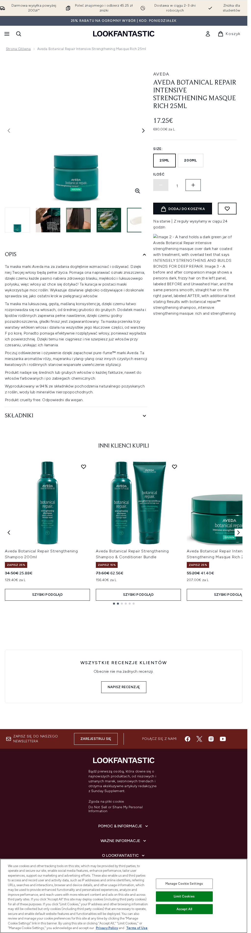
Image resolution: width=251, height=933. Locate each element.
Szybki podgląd (47, 595)
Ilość (159, 174)
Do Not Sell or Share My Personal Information (115, 809)
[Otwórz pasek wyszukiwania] (19, 34)
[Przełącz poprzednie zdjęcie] (9, 131)
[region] (123, 896)
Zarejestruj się (95, 739)
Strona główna (18, 49)
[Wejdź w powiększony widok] (137, 191)
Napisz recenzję (124, 687)
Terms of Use (137, 928)
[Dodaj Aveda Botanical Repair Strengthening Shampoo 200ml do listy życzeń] (83, 467)
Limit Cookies (184, 896)
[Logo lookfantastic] (123, 34)
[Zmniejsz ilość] (160, 185)
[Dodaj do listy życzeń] (227, 208)
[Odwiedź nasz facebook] (187, 739)
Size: (158, 149)
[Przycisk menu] (6, 34)
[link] (208, 34)
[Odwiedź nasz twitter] (199, 739)
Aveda (161, 74)
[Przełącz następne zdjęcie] (143, 131)
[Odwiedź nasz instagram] (211, 739)
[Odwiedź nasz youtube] (223, 739)
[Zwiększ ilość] (193, 185)
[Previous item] (9, 532)
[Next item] (238, 532)
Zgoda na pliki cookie (106, 802)
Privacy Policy (107, 928)
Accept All (184, 909)
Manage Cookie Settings (184, 883)
